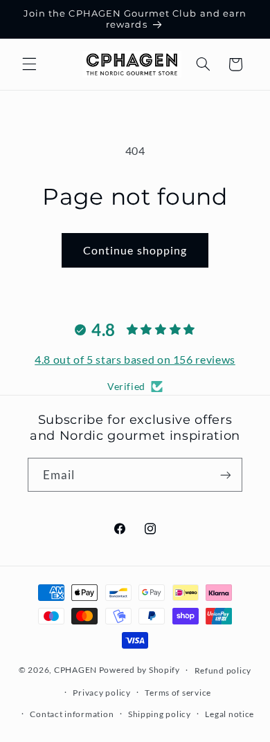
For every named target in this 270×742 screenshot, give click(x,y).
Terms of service (178, 692)
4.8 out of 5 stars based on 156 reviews (135, 359)
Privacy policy (101, 692)
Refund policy (223, 670)
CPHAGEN (75, 669)
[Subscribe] (226, 475)
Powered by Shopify (139, 669)
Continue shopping (135, 250)
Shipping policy (159, 713)
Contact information (72, 713)
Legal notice (229, 713)
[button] (29, 64)
